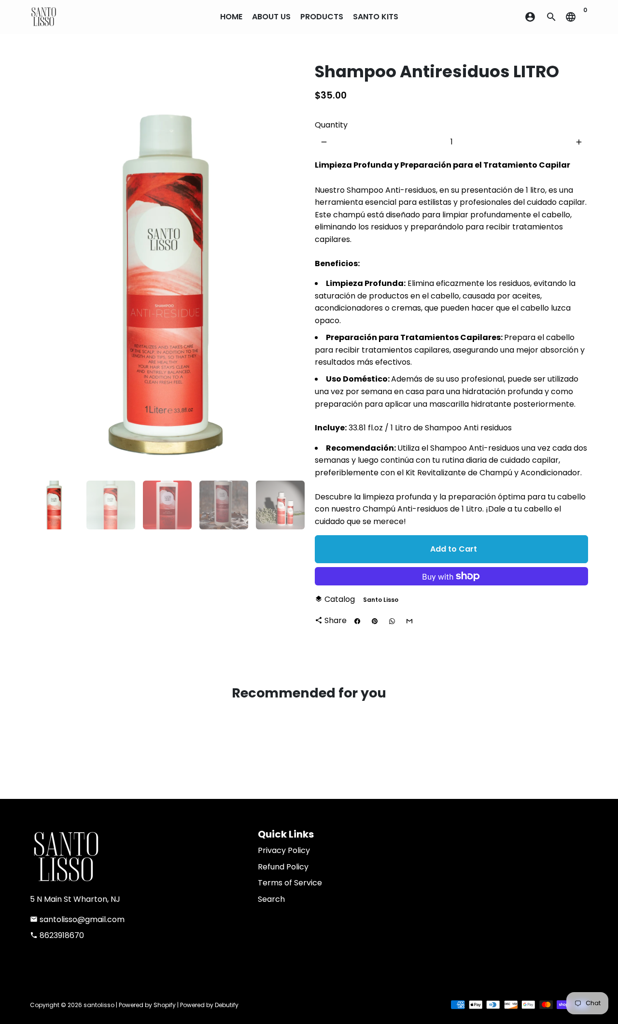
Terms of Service (290, 882)
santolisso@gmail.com (77, 919)
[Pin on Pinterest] (374, 621)
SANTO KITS (375, 16)
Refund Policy (283, 866)
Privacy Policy (284, 850)
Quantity (331, 124)
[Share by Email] (409, 621)
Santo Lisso (380, 600)
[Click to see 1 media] (54, 505)
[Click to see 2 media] (110, 505)
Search (271, 899)
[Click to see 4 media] (223, 505)
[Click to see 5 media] (280, 505)
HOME (231, 16)
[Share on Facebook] (357, 621)
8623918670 (57, 935)
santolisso (99, 1005)
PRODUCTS (321, 16)
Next (290, 268)
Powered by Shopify (147, 1005)
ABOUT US (271, 16)
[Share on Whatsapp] (392, 621)
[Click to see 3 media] (167, 505)
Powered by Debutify (209, 1005)
